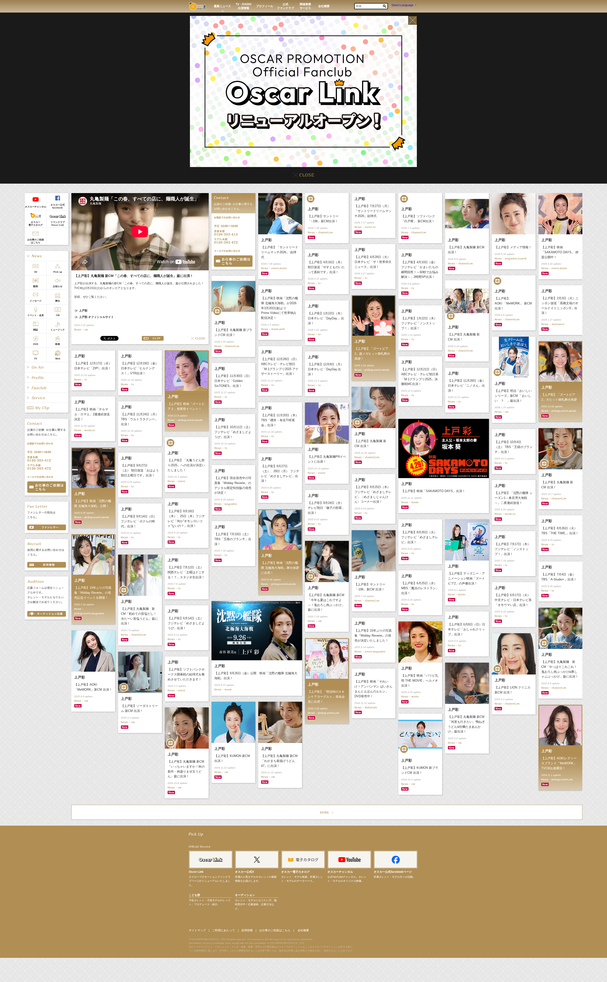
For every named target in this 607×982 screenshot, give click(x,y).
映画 (57, 344)
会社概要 (303, 930)
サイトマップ (197, 930)
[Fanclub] (47, 388)
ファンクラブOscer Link (58, 223)
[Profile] (47, 377)
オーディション (245, 895)
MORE (327, 812)
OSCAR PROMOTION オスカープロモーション (197, 6)
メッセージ (35, 300)
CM (58, 315)
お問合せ (233, 261)
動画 (35, 286)
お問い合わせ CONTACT (46, 487)
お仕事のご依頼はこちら (35, 241)
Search (384, 6)
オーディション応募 (46, 614)
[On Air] (47, 367)
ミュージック (58, 329)
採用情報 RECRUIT (46, 565)
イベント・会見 (35, 315)
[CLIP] (47, 408)
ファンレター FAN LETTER (46, 527)
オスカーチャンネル (35, 206)
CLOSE (198, 338)
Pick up (57, 272)
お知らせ (57, 286)
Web (57, 358)
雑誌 (35, 329)
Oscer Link (196, 871)
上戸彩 (83, 310)
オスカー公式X (244, 871)
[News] (47, 256)
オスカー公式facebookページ (393, 871)
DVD (35, 344)
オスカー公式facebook (58, 206)
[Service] (47, 398)
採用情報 (247, 930)
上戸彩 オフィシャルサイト (96, 317)
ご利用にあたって (223, 930)
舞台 (57, 300)
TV (35, 358)
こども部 (194, 895)
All (35, 272)
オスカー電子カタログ (35, 223)
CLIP (153, 338)
